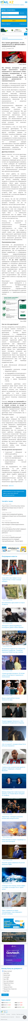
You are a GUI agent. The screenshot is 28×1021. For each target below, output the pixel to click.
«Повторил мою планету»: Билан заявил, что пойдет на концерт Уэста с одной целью (13, 886)
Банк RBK (6, 979)
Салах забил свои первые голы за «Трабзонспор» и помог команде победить (11, 578)
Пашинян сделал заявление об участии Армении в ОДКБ (13, 862)
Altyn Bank (6, 973)
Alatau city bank (8, 971)
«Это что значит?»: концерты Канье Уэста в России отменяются (14, 744)
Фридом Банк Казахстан (10, 989)
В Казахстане (5, 38)
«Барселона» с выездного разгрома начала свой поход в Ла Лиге (12, 816)
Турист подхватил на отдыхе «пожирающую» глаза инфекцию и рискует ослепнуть (12, 911)
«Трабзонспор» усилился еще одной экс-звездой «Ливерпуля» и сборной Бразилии (14, 767)
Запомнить (23, 24)
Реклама (8, 1014)
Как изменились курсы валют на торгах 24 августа (13, 602)
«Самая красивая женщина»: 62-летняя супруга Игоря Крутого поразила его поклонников (13, 674)
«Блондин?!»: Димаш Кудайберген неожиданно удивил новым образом (12, 625)
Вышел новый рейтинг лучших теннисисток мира (11, 698)
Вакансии (18, 1017)
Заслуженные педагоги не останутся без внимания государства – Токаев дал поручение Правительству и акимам (13, 649)
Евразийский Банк (9, 983)
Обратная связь (4, 1019)
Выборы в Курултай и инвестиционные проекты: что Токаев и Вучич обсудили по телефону (13, 792)
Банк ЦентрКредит (9, 981)
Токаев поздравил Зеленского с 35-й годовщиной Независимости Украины (13, 721)
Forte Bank (6, 977)
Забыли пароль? (5, 24)
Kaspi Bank (6, 991)
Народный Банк (8, 987)
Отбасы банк (7, 985)
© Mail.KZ (3, 1014)
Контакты (14, 1014)
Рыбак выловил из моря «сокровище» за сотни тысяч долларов (14, 839)
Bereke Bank (7, 975)
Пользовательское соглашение (7, 1017)
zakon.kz (11, 485)
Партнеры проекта (20, 1014)
